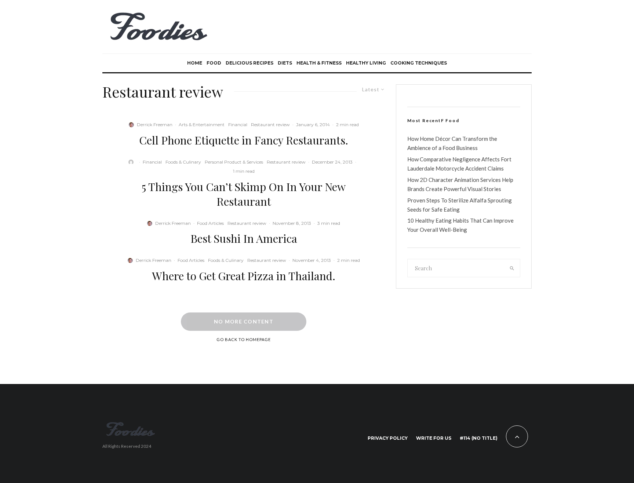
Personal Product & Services (234, 162)
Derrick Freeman (154, 124)
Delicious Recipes (249, 63)
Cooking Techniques (418, 63)
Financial (237, 124)
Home (194, 63)
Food (214, 63)
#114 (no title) (479, 438)
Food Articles (210, 223)
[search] (512, 268)
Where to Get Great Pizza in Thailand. (243, 275)
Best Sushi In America (243, 238)
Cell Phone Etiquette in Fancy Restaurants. (243, 140)
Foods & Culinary (183, 162)
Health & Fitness (319, 63)
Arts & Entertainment (202, 124)
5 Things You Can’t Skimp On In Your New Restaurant (244, 194)
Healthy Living (366, 63)
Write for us (433, 438)
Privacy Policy (388, 438)
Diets (285, 63)
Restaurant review (270, 124)
